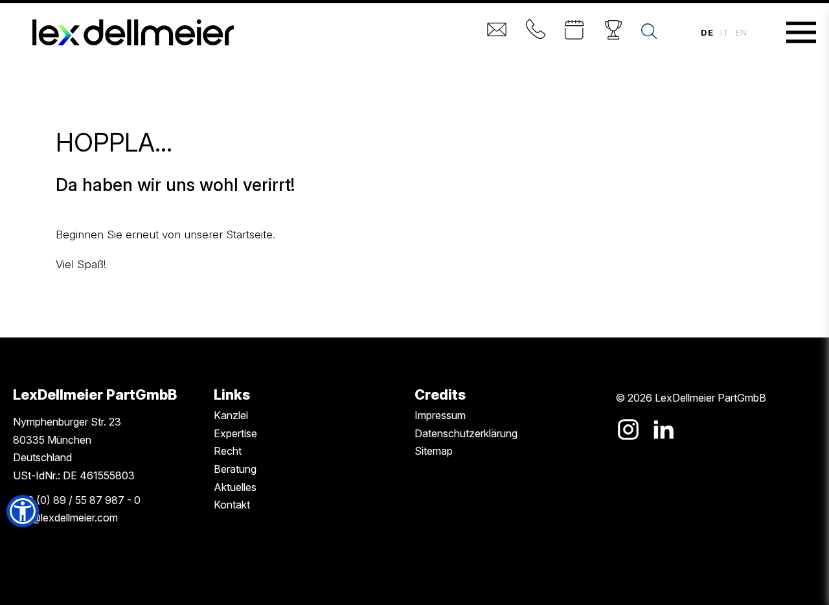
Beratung (235, 468)
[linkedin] (663, 429)
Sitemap (433, 450)
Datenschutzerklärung (465, 433)
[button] (23, 511)
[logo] (133, 32)
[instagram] (628, 429)
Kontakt (232, 504)
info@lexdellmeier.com (65, 517)
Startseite (249, 234)
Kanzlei (231, 415)
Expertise (235, 433)
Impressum (440, 415)
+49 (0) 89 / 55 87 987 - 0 (77, 500)
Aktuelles (235, 487)
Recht (228, 450)
